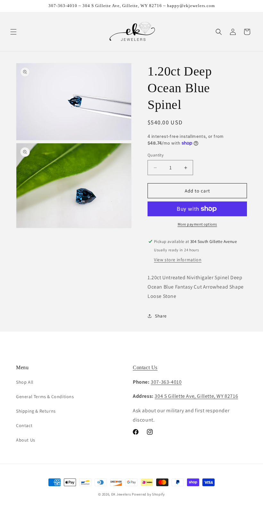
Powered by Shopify (148, 494)
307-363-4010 (166, 382)
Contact (24, 425)
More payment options (197, 224)
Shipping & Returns (36, 411)
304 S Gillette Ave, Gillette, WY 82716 (196, 396)
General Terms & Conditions (45, 396)
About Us (25, 440)
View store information (177, 260)
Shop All (25, 382)
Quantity (156, 155)
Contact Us (145, 367)
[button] (13, 32)
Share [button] (161, 316)
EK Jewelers (121, 494)
